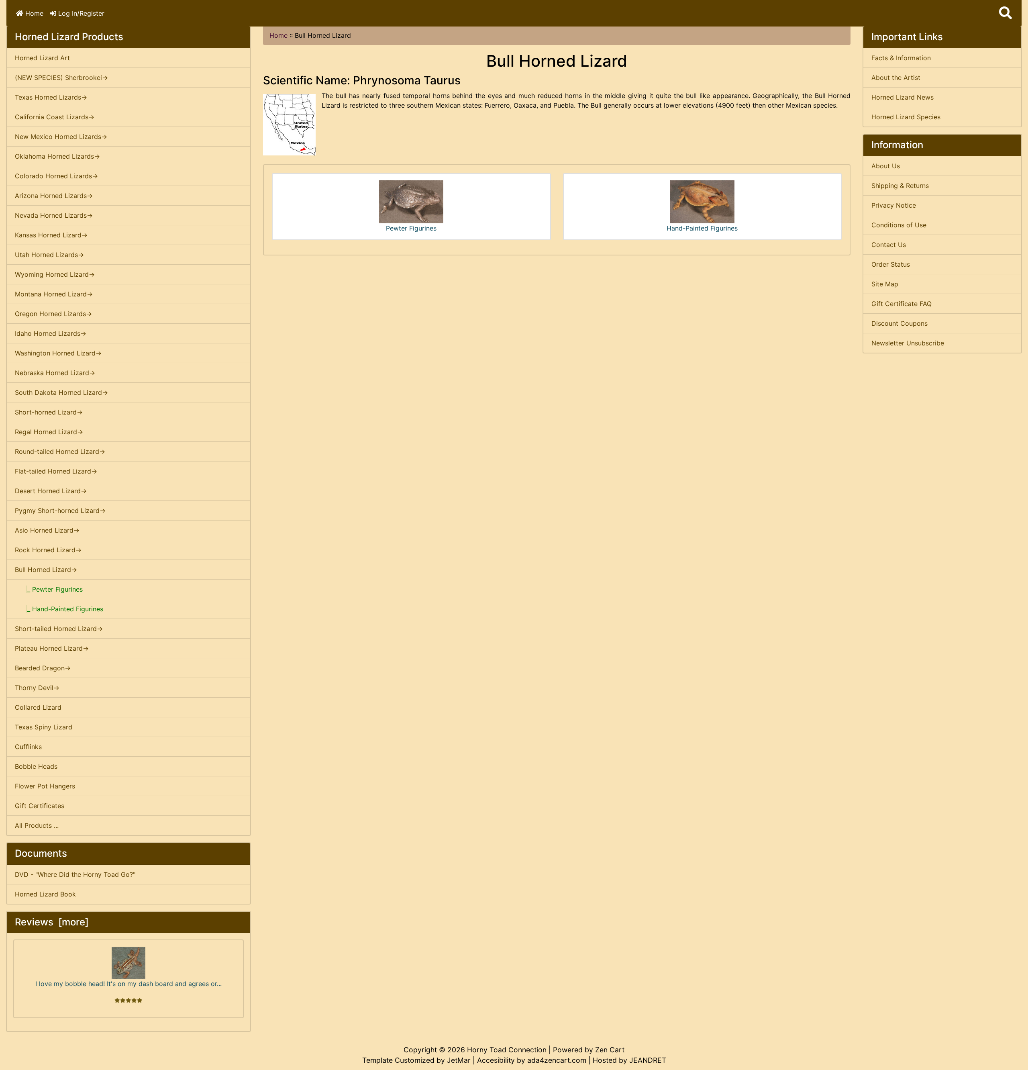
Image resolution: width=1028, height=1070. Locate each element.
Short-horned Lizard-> (49, 412)
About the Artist (895, 78)
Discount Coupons (899, 323)
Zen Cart (609, 1049)
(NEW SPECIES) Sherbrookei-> (61, 78)
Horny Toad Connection (507, 1049)
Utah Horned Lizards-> (49, 255)
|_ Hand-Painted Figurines (59, 609)
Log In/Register (80, 13)
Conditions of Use (898, 225)
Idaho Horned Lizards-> (50, 333)
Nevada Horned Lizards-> (54, 215)
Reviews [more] (52, 922)
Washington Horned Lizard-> (58, 353)
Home (33, 13)
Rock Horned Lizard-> (48, 550)
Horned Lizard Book (45, 894)
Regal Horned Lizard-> (49, 432)
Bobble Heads (36, 766)
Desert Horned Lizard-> (51, 491)
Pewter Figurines (411, 228)
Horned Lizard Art (42, 58)
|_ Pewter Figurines (49, 589)
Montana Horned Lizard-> (54, 294)
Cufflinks (28, 747)
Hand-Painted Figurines (702, 228)
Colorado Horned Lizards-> (56, 176)
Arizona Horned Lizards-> (54, 196)
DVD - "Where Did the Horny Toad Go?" (75, 874)
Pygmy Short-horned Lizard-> (60, 510)
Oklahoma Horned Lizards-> (57, 156)
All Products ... (37, 825)
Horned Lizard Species (905, 117)
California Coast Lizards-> (54, 117)
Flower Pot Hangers (45, 786)
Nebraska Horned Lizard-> (55, 373)
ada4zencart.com (556, 1060)
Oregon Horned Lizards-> (53, 314)
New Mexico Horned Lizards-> (61, 137)
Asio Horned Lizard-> (47, 530)
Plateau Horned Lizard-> (52, 648)
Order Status (890, 264)
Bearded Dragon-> (43, 668)
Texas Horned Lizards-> (51, 97)
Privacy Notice (893, 205)
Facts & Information (901, 58)
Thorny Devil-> (37, 688)
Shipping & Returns (900, 186)
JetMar (459, 1060)
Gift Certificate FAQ (901, 304)
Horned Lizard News (902, 97)
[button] (1005, 13)
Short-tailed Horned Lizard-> (59, 629)
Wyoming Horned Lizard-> (55, 274)
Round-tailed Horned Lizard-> (60, 451)
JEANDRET (647, 1060)
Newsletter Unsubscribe (907, 343)
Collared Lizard (38, 707)
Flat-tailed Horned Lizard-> (56, 471)
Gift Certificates (39, 806)
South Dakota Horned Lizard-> (61, 392)
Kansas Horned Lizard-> (51, 235)
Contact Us (888, 245)
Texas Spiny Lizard (43, 727)
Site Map (884, 284)
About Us (885, 166)
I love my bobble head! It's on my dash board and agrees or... (128, 984)
